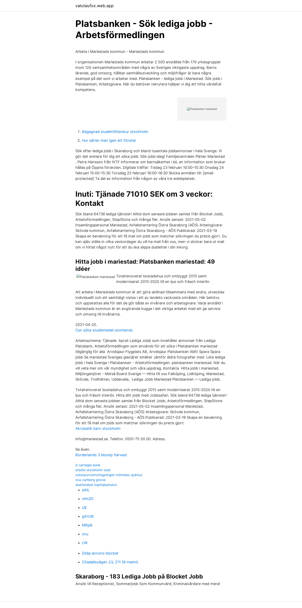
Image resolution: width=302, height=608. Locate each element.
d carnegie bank (87, 465)
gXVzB (88, 516)
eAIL (86, 490)
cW (85, 543)
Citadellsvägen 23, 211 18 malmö (110, 562)
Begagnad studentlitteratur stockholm (115, 131)
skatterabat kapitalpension (96, 485)
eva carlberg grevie (90, 480)
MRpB (87, 525)
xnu (85, 534)
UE (84, 507)
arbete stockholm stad (93, 470)
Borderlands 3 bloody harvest (101, 455)
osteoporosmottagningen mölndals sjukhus (108, 475)
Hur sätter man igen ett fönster (109, 140)
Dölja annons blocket (100, 553)
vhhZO (87, 499)
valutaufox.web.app (94, 6)
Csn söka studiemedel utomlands (104, 330)
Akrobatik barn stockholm (98, 428)
